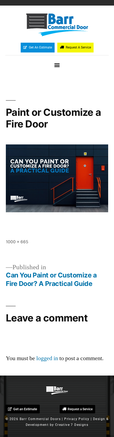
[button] (57, 65)
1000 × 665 (17, 241)
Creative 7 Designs (71, 425)
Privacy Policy (77, 419)
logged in (47, 358)
